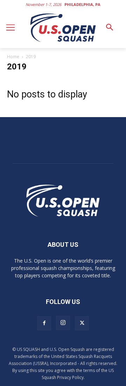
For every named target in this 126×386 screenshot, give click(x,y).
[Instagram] (63, 323)
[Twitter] (82, 323)
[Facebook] (44, 323)
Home (13, 57)
